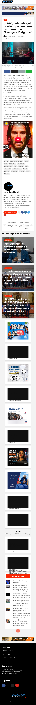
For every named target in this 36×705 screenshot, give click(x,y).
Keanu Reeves (17, 169)
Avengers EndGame (16, 161)
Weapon (7, 174)
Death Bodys (8, 166)
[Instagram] (8, 685)
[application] (18, 352)
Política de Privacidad (10, 658)
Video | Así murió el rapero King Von (21, 582)
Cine (5, 20)
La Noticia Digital (10, 36)
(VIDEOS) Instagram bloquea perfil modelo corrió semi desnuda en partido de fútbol (20, 622)
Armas (6, 161)
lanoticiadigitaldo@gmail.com (11, 672)
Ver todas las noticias (10, 212)
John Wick (7, 169)
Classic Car (20, 164)
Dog (26, 166)
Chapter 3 (12, 164)
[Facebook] (4, 685)
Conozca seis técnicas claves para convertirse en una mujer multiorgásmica (21, 595)
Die (15, 166)
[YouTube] (17, 685)
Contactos (6, 654)
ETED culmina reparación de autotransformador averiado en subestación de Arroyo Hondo (21, 602)
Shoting (21, 171)
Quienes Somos (8, 651)
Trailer (28, 171)
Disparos (20, 166)
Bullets (26, 161)
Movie (25, 169)
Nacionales (8, 240)
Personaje (14, 171)
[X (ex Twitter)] (12, 685)
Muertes (6, 171)
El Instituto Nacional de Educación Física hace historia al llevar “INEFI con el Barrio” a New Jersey (21, 588)
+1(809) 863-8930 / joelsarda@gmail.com (15, 670)
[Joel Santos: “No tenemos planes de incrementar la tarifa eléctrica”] (18, 250)
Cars (5, 164)
